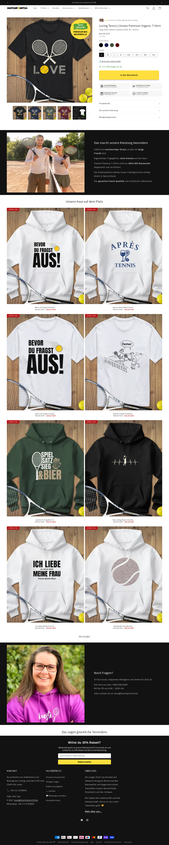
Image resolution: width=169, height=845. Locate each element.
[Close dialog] (130, 397)
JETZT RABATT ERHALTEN (108, 434)
